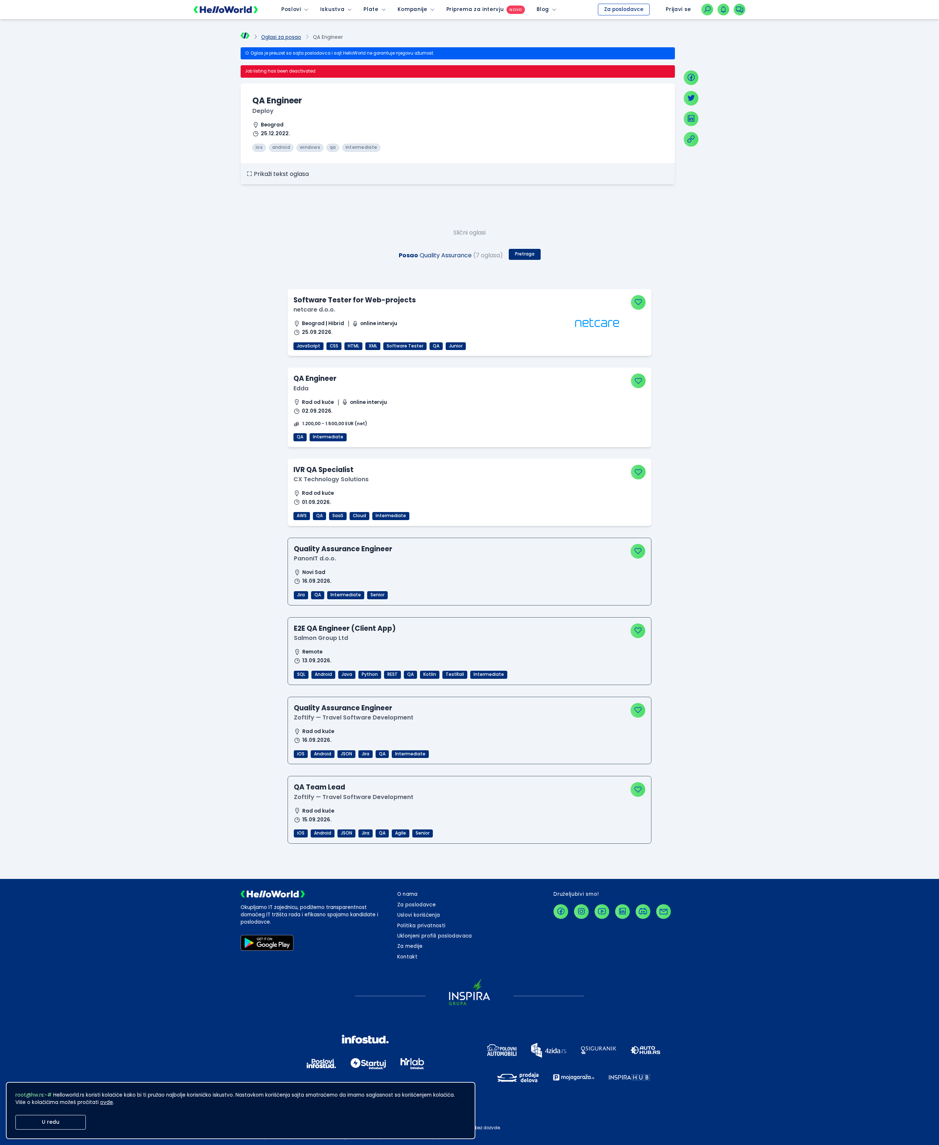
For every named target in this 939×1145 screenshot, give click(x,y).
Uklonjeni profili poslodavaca (434, 935)
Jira (301, 595)
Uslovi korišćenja (418, 915)
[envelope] (663, 911)
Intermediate (328, 437)
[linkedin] (691, 118)
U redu (50, 1122)
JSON (346, 754)
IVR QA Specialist (323, 470)
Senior (377, 595)
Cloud (359, 516)
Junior (456, 346)
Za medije (410, 946)
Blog (543, 9)
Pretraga (524, 254)
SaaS (337, 516)
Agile (400, 833)
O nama (407, 894)
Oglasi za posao (281, 37)
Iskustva (332, 9)
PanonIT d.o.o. (315, 558)
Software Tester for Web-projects (354, 300)
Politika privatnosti (421, 925)
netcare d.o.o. (314, 309)
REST (392, 674)
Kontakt (407, 956)
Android (323, 674)
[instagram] (581, 911)
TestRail (455, 674)
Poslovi (291, 9)
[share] (691, 139)
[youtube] (602, 911)
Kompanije (412, 9)
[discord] (643, 911)
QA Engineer (314, 378)
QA (436, 346)
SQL (301, 674)
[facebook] (691, 77)
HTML (353, 346)
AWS (302, 516)
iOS (300, 754)
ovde (106, 1102)
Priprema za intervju (475, 9)
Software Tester (405, 346)
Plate (370, 9)
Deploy (263, 111)
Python (370, 674)
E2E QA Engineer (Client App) (345, 628)
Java (346, 674)
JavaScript (308, 346)
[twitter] (691, 98)
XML (373, 346)
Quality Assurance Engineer (343, 549)
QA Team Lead (319, 787)
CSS (334, 346)
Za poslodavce (623, 9)
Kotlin (429, 674)
